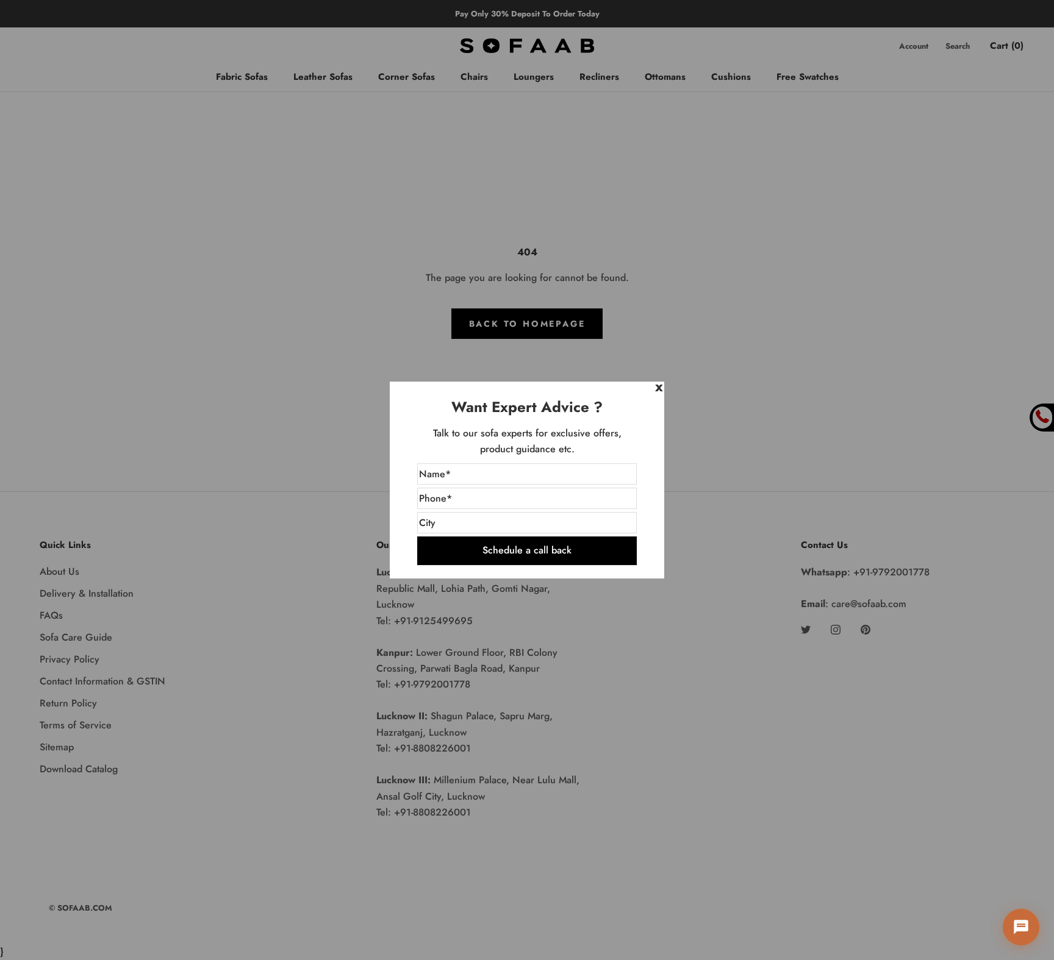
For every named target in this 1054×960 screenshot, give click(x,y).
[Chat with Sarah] (1021, 927)
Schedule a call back (527, 550)
